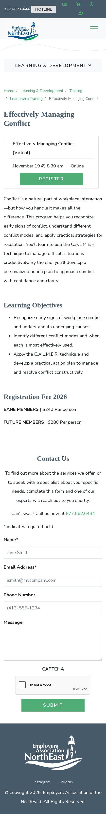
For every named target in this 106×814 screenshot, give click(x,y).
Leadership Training (26, 98)
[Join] (80, 13)
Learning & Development (51, 65)
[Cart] (77, 4)
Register (51, 179)
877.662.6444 (17, 9)
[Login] (90, 4)
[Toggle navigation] (94, 28)
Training (76, 90)
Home (9, 90)
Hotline (43, 9)
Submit (53, 705)
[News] (64, 4)
